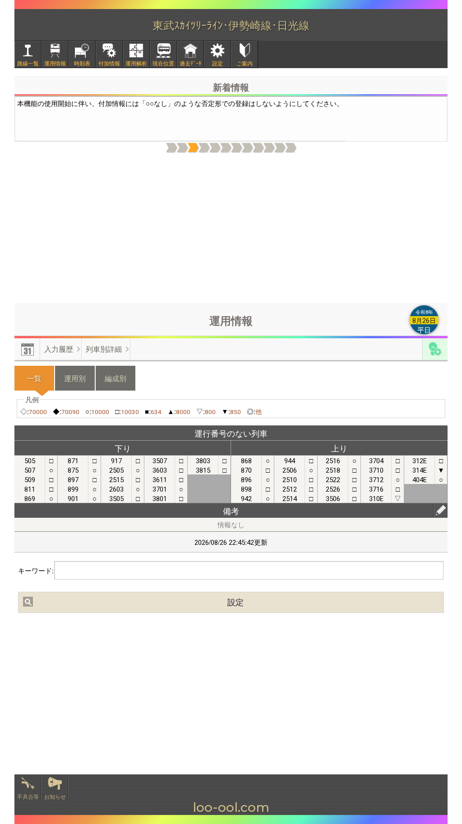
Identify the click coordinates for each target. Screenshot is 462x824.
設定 (217, 63)
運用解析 (136, 63)
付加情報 (109, 63)
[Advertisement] (231, 229)
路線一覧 (28, 63)
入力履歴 (58, 349)
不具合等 (28, 796)
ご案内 (244, 63)
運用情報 (55, 63)
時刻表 (82, 63)
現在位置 (163, 63)
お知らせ (55, 796)
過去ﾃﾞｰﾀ (190, 63)
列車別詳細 (104, 349)
